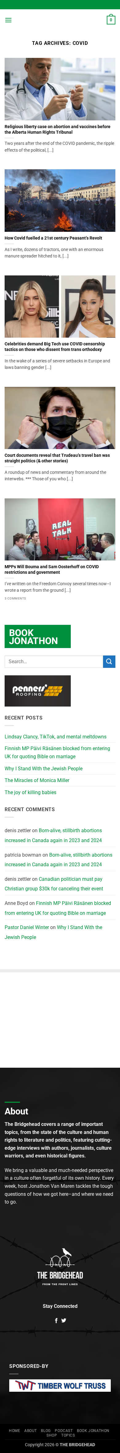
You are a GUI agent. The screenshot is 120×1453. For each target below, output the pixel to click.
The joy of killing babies (30, 792)
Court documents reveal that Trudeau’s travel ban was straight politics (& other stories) (57, 458)
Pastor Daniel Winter (27, 927)
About (30, 1431)
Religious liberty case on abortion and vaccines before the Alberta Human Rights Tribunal (57, 129)
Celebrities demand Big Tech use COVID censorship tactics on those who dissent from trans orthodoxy (55, 346)
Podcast (64, 1431)
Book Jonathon (93, 1431)
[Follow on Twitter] (63, 1321)
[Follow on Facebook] (56, 1321)
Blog (45, 1431)
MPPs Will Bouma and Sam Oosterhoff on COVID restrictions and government (52, 569)
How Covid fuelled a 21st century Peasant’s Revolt (53, 238)
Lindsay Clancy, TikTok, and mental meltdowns (55, 737)
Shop (51, 1435)
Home (14, 1431)
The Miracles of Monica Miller (37, 780)
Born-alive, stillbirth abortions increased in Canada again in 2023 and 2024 (53, 835)
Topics (68, 1435)
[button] (8, 20)
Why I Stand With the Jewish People (43, 769)
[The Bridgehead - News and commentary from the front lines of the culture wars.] (60, 20)
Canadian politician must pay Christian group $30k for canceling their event (54, 884)
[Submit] (109, 661)
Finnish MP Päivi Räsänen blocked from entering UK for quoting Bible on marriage (57, 752)
